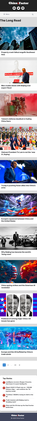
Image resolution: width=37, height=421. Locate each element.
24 (15, 365)
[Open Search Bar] (32, 14)
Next (19, 365)
